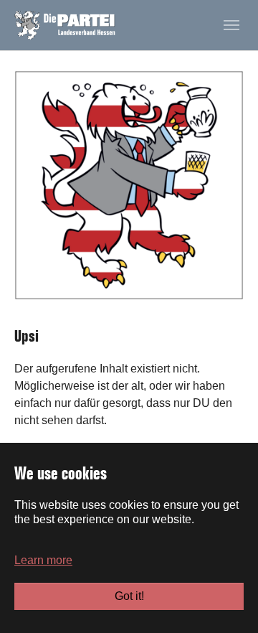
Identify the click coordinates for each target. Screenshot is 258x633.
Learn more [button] (43, 560)
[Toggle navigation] (231, 25)
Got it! (129, 596)
